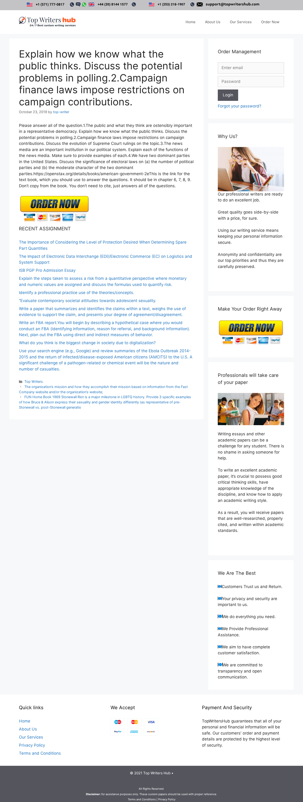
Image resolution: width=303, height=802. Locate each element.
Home (191, 22)
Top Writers (33, 381)
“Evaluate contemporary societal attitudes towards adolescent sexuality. (87, 300)
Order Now (270, 22)
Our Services (241, 22)
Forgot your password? (239, 106)
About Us (212, 22)
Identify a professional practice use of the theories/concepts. (76, 292)
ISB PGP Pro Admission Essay (47, 270)
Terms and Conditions (40, 753)
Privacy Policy (32, 745)
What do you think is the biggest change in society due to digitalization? (87, 342)
